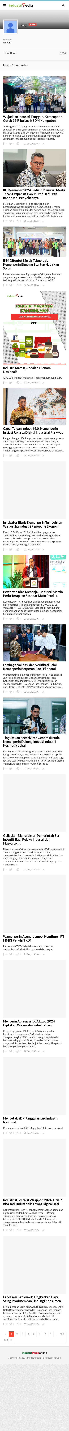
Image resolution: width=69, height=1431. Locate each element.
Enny (24, 24)
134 (6, 1339)
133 (62, 1334)
